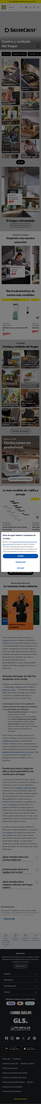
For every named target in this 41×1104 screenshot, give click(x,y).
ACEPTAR (20, 556)
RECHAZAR (20, 568)
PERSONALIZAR (20, 562)
